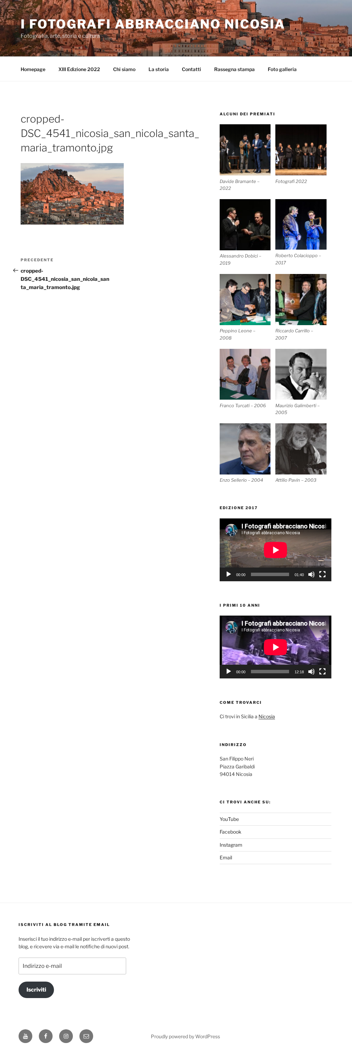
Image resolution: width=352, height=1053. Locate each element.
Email (226, 857)
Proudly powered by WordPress (185, 1036)
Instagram (231, 845)
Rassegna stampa (234, 69)
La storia (158, 69)
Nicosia (266, 716)
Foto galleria (282, 69)
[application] (275, 549)
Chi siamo (124, 69)
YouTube (229, 819)
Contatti (191, 69)
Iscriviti (36, 989)
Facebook (230, 832)
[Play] (228, 574)
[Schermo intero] (322, 574)
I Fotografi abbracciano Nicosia (153, 24)
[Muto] (311, 574)
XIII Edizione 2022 (79, 69)
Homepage (33, 69)
